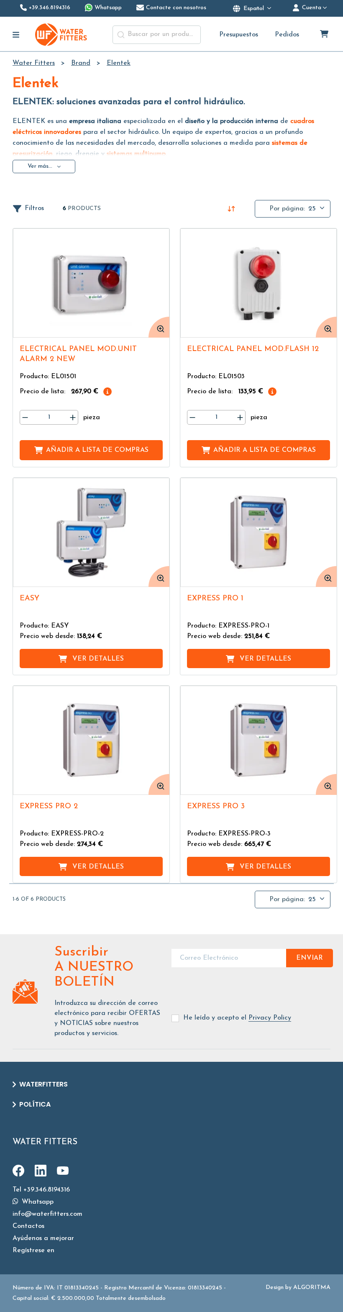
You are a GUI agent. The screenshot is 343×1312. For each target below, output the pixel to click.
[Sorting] (231, 209)
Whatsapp (37, 1202)
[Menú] (16, 35)
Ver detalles (98, 659)
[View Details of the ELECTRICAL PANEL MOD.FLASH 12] (258, 283)
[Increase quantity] (73, 417)
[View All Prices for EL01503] (272, 392)
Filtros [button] (34, 208)
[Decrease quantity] (25, 417)
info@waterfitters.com (47, 1214)
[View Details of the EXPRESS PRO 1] (258, 532)
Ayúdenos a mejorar (43, 1238)
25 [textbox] (312, 208)
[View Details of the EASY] (91, 532)
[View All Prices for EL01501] (107, 392)
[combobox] (157, 35)
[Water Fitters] (61, 34)
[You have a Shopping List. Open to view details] (324, 35)
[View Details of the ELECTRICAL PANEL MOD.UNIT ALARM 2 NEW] (91, 283)
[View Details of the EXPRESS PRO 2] (91, 740)
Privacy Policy (269, 1018)
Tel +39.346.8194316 (41, 1189)
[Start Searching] (121, 35)
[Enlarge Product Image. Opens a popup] (158, 327)
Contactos (28, 1226)
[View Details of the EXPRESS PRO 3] (258, 740)
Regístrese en (33, 1250)
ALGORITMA (311, 1287)
